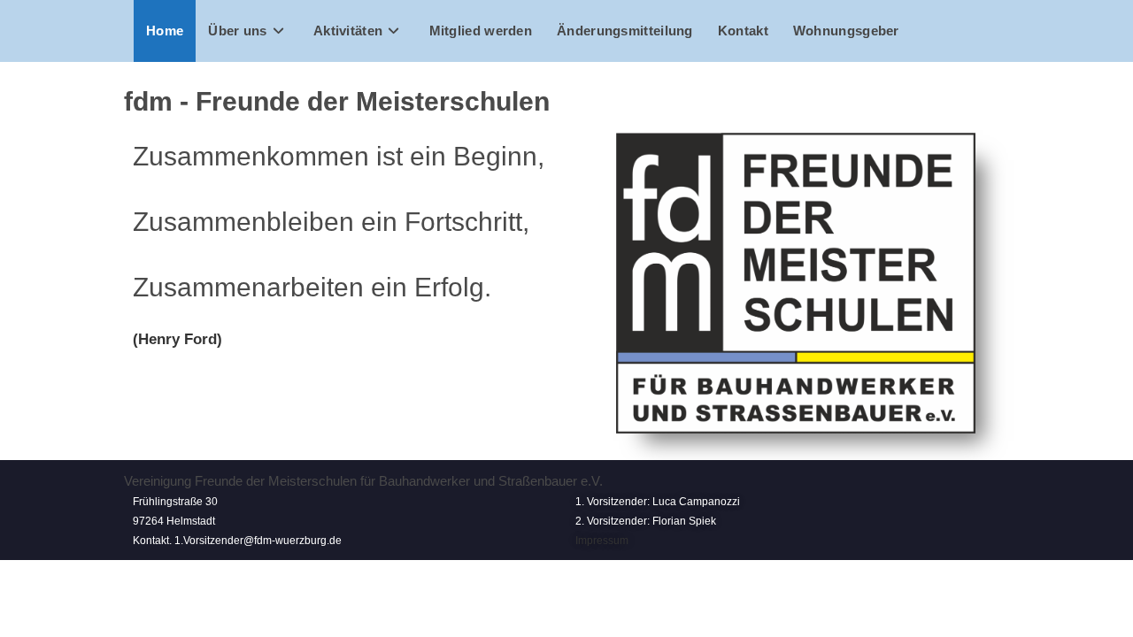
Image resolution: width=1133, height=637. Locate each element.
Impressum (601, 540)
